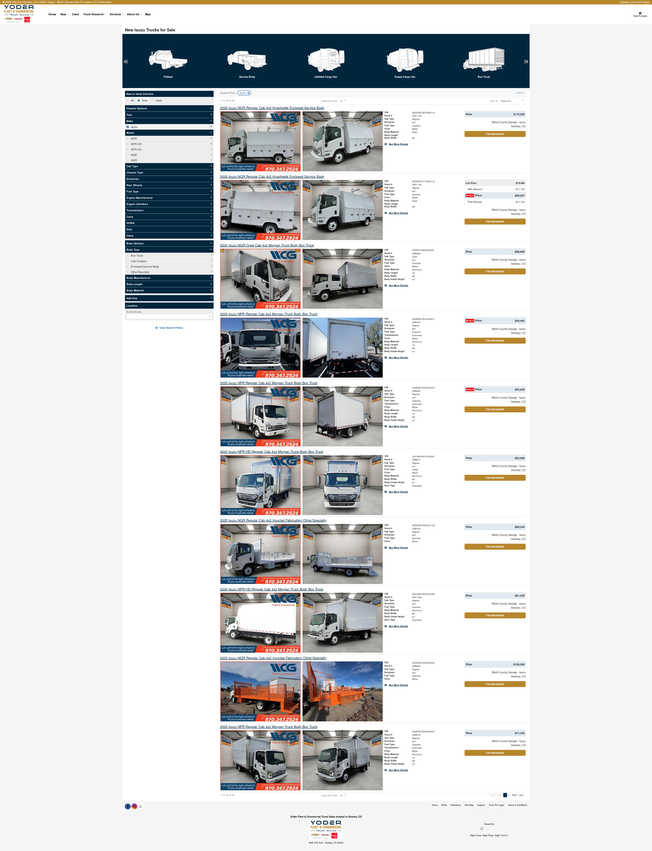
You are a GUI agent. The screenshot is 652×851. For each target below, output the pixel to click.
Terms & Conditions (517, 805)
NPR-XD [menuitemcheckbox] (136, 149)
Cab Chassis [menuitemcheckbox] (138, 261)
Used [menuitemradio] (158, 100)
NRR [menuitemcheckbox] (133, 160)
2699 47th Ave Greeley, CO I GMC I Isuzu (29, 2)
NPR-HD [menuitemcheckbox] (136, 144)
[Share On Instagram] (134, 806)
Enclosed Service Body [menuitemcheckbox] (144, 266)
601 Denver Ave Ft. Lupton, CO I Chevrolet (85, 2)
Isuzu (243, 93)
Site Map (469, 805)
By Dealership (133, 311)
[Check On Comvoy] (141, 806)
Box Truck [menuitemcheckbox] (136, 255)
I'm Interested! (495, 134)
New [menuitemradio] (144, 100)
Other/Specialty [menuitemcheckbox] (139, 272)
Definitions (456, 805)
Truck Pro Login (496, 805)
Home (52, 14)
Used (75, 14)
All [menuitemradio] (132, 100)
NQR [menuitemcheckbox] (133, 155)
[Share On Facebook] (128, 806)
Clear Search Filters (171, 327)
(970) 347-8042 (640, 2)
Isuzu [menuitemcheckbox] (133, 127)
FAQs (444, 805)
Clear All (520, 92)
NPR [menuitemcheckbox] (133, 139)
